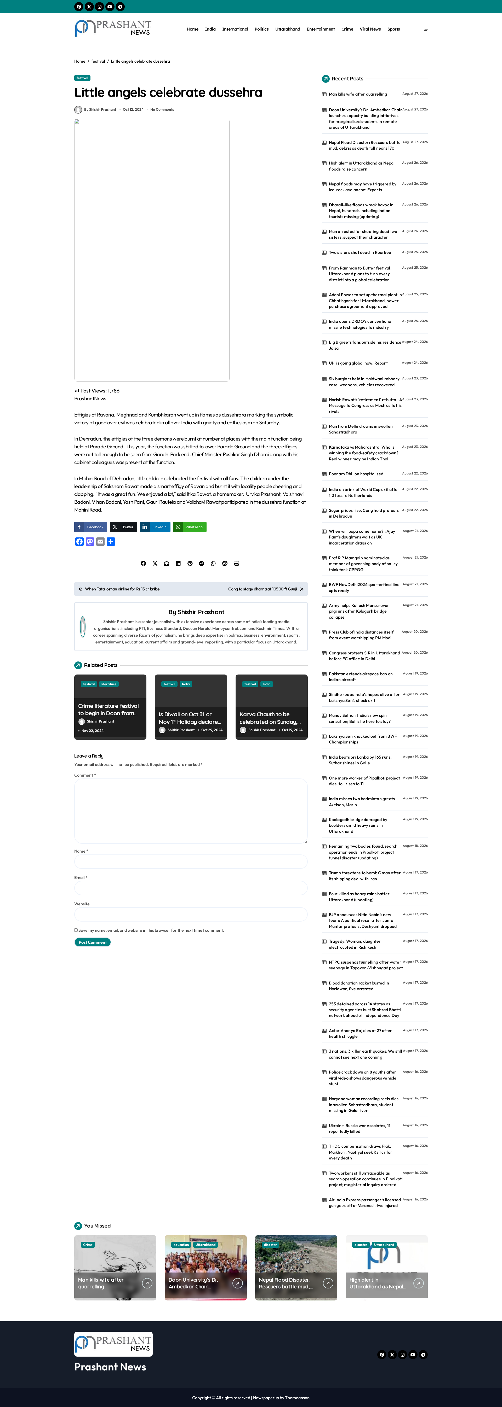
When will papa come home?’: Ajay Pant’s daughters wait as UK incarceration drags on (362, 537)
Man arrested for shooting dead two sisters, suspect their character (363, 234)
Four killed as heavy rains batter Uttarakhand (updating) (359, 896)
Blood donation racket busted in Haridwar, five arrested (359, 985)
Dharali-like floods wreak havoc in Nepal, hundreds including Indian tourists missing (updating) (361, 210)
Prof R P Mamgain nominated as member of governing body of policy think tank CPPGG (363, 563)
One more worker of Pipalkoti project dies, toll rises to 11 (364, 780)
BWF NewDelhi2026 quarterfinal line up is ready (364, 587)
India (210, 29)
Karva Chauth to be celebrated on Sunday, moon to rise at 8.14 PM (269, 722)
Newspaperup (266, 1397)
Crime (347, 29)
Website (82, 903)
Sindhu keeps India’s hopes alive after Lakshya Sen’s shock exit (364, 697)
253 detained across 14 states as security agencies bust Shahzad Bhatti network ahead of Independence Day (365, 1009)
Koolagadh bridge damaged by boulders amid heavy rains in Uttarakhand (358, 825)
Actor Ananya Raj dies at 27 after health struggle (360, 1033)
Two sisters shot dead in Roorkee (360, 252)
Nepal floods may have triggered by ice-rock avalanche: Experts (363, 186)
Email (81, 877)
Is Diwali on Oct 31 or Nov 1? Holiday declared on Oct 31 (190, 722)
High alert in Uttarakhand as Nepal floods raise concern (362, 165)
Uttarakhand (287, 29)
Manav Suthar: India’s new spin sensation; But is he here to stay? (360, 718)
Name (81, 851)
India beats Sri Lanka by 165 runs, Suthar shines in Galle (360, 759)
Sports (393, 29)
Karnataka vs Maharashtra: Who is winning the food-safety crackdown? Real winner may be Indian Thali (364, 452)
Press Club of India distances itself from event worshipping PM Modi (361, 634)
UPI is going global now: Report (358, 363)
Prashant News (110, 1366)
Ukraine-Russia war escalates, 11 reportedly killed (359, 1128)
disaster (270, 1244)
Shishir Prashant (201, 612)
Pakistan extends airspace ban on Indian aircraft (361, 676)
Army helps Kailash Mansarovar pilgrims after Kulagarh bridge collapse (359, 611)
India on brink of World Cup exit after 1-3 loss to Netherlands (364, 492)
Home (192, 29)
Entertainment (321, 29)
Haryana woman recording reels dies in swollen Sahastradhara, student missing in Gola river (364, 1104)
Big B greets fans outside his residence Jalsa (365, 344)
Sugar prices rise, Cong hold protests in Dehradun (364, 513)
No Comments (162, 109)
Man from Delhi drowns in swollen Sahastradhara (361, 429)
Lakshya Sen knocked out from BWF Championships (363, 739)
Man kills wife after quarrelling (358, 94)
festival (82, 78)
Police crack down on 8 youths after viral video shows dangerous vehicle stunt (363, 1077)
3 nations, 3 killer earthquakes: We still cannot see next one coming (365, 1053)
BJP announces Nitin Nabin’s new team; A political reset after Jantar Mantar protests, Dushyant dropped (363, 920)
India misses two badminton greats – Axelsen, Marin (363, 801)
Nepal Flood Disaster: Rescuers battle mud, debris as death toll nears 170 (365, 145)
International (235, 29)
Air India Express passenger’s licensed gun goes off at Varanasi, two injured (365, 1202)
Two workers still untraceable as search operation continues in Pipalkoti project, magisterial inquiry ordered (366, 1178)
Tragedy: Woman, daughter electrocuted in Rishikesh (355, 944)
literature (108, 684)
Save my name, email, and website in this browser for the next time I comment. (151, 930)
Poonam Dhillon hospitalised (356, 473)
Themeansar (297, 1397)
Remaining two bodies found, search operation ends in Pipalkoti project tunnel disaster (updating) (363, 851)
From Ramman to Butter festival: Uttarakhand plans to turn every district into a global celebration (360, 273)
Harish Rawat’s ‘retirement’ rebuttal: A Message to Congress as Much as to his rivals (365, 405)
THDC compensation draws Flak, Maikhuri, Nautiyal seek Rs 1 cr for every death (360, 1152)
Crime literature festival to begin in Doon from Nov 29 (108, 713)
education (181, 1244)
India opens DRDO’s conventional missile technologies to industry (360, 324)
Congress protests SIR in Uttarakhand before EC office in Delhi (364, 655)
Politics (262, 29)
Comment (85, 775)
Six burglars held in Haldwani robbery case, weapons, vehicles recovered (364, 381)
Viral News (370, 29)
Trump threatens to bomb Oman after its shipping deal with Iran (365, 875)
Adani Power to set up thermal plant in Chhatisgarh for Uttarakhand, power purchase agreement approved (365, 300)
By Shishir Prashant (100, 109)
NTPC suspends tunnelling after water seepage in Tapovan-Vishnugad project (366, 964)
